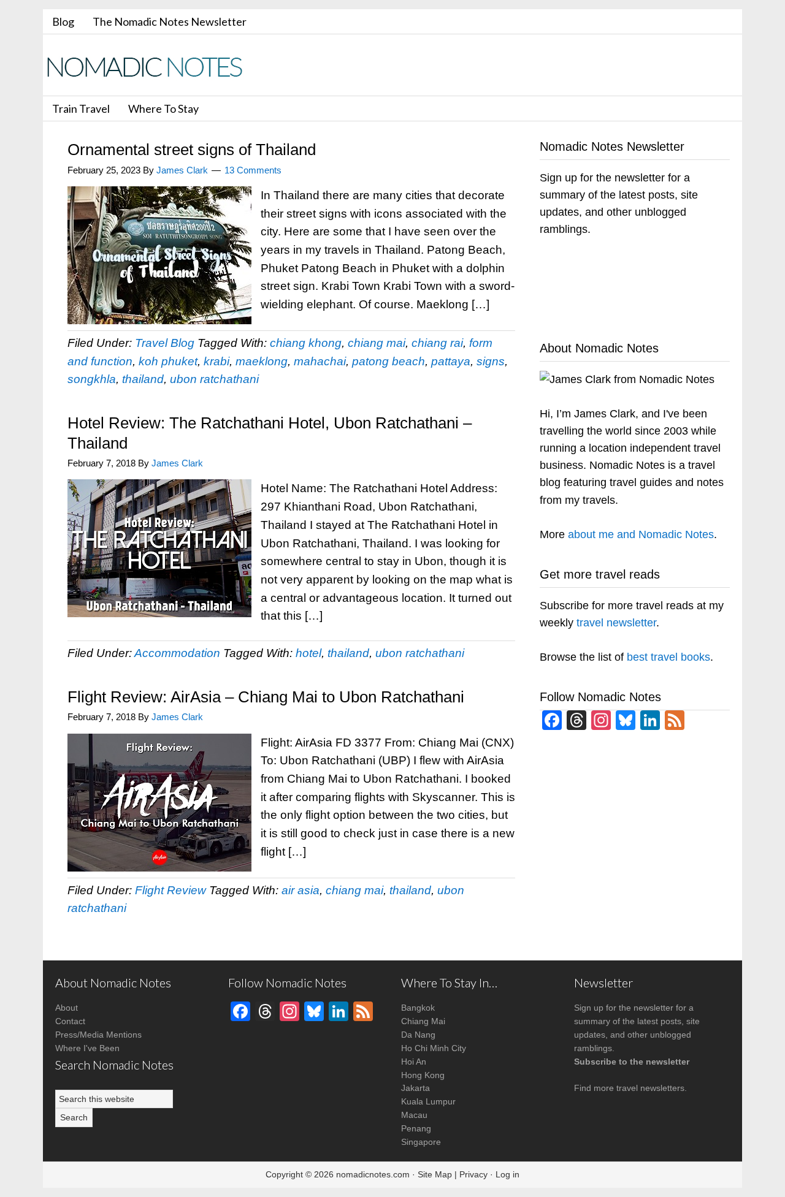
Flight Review (170, 890)
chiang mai (376, 342)
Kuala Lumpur (428, 1101)
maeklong (262, 361)
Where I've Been (87, 1048)
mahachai (320, 361)
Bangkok (418, 1008)
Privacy (473, 1174)
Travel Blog (164, 342)
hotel (308, 653)
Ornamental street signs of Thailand (191, 149)
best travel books (668, 657)
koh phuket (168, 361)
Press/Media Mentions (98, 1034)
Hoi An (413, 1061)
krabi (216, 361)
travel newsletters (650, 1088)
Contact (70, 1021)
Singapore (421, 1142)
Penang (416, 1128)
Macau (414, 1115)
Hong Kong (423, 1075)
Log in (507, 1174)
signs (491, 361)
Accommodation (177, 653)
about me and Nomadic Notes (641, 534)
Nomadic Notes (153, 66)
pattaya (450, 361)
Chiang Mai (423, 1021)
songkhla (91, 379)
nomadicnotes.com (373, 1174)
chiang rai (437, 342)
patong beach (388, 361)
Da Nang (418, 1034)
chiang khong (306, 342)
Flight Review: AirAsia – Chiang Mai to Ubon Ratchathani (265, 697)
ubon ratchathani (214, 379)
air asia (300, 890)
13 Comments (252, 170)
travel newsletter (616, 623)
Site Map (435, 1174)
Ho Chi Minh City (433, 1048)
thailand (143, 379)
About (66, 1008)
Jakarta (415, 1088)
